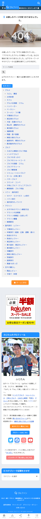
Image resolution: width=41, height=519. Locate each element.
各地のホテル (12, 235)
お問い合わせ (20, 508)
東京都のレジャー (13, 248)
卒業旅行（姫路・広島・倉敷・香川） (21, 232)
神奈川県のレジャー (14, 254)
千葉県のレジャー (13, 229)
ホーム (4, 517)
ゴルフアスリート (13, 167)
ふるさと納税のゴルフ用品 (17, 151)
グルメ (7, 90)
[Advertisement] (29, 7)
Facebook (17, 443)
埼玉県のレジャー (13, 241)
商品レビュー (12, 271)
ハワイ (31, 401)
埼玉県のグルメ (13, 119)
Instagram (23, 443)
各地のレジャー (13, 238)
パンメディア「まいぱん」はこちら (20, 458)
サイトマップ (16, 505)
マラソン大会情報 (13, 212)
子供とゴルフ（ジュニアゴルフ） (19, 185)
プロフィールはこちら (20, 433)
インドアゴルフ (13, 154)
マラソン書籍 (12, 219)
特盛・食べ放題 (13, 134)
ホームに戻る (21, 282)
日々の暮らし (10, 267)
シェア (20, 517)
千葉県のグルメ (13, 115)
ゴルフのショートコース (16, 160)
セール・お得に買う (14, 176)
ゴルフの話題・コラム (15, 163)
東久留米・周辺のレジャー (17, 245)
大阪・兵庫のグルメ (14, 122)
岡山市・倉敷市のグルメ (16, 125)
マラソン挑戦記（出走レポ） (18, 215)
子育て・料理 (12, 274)
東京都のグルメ (13, 128)
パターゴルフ (12, 179)
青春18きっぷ (12, 263)
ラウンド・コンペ (13, 182)
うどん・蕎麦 (12, 94)
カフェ (9, 100)
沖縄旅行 (10, 251)
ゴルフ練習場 (12, 170)
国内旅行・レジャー (12, 225)
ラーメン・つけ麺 (13, 112)
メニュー (37, 517)
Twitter (10, 443)
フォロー (29, 517)
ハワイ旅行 (11, 199)
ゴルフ (7, 147)
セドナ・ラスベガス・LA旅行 (18, 196)
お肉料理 (10, 97)
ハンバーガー (12, 106)
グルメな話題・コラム (15, 103)
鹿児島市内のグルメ (14, 144)
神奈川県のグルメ (13, 137)
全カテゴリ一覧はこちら (20, 426)
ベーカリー (11, 109)
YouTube (30, 443)
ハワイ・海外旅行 (12, 192)
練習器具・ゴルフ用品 (15, 188)
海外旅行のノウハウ (14, 202)
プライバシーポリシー (30, 505)
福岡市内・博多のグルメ (16, 140)
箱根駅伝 (10, 222)
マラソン (8, 206)
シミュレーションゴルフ (16, 173)
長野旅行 (10, 260)
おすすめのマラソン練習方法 (18, 209)
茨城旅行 (10, 257)
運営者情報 (7, 505)
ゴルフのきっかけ (13, 157)
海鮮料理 (10, 131)
